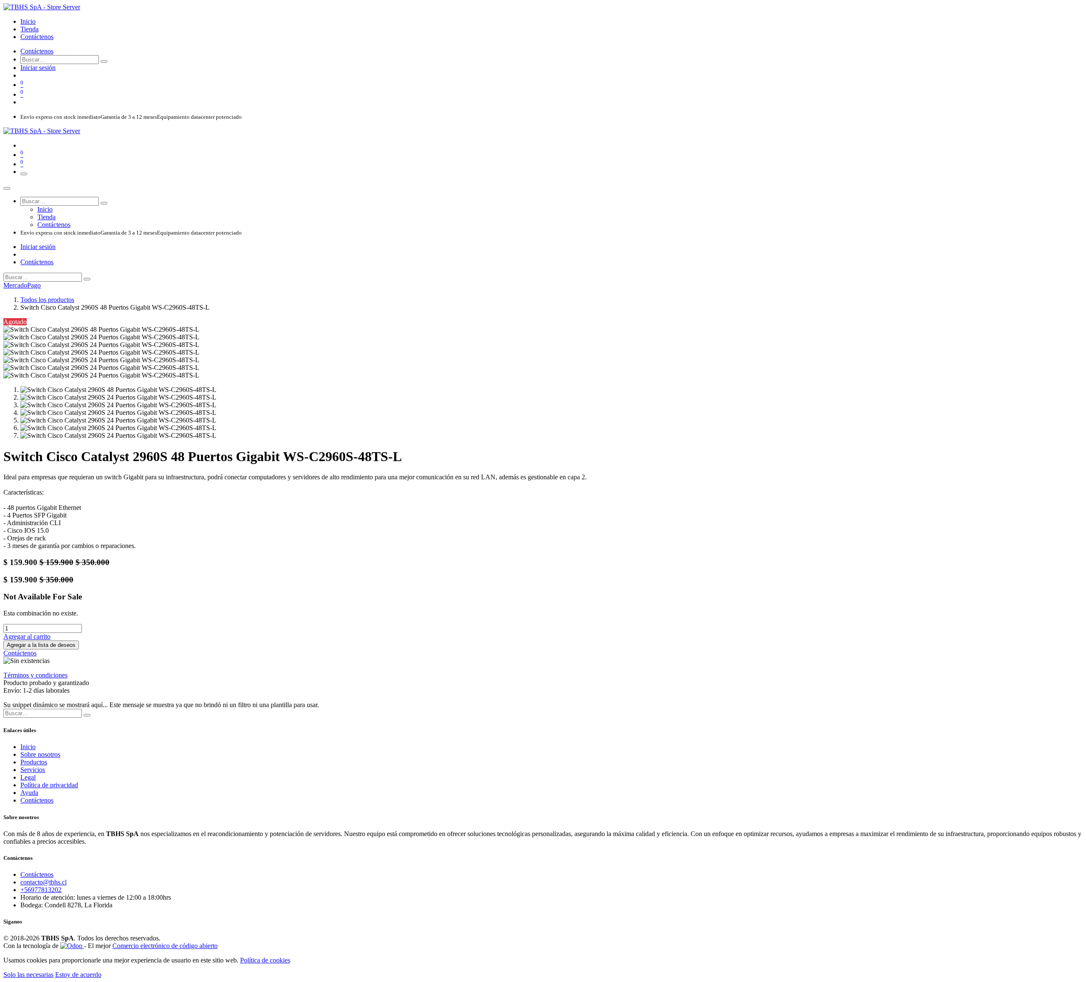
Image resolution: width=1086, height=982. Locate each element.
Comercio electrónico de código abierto (165, 945)
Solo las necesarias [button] (28, 974)
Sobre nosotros (40, 754)
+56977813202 (41, 889)
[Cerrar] (6, 188)
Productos (33, 762)
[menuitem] (28, 21)
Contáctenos (36, 51)
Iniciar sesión (38, 67)
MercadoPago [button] (22, 285)
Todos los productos (47, 299)
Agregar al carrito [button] (26, 636)
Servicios (32, 769)
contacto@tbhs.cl (43, 882)
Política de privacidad (49, 785)
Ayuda (29, 792)
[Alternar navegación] (23, 174)
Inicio (28, 746)
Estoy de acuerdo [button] (78, 974)
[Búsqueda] (104, 61)
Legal (28, 777)
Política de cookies (265, 960)
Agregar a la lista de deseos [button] (41, 645)
